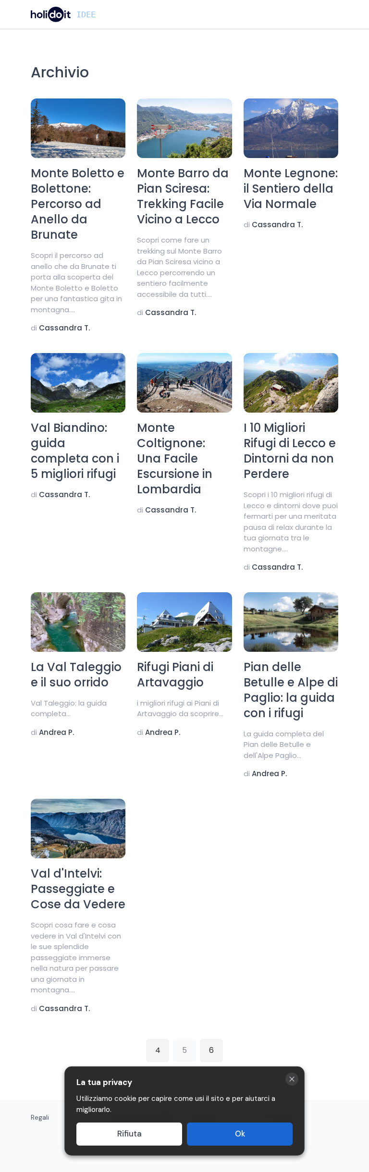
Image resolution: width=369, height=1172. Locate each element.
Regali (40, 1117)
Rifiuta (129, 1134)
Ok (240, 1134)
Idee (86, 14)
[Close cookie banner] (291, 1079)
